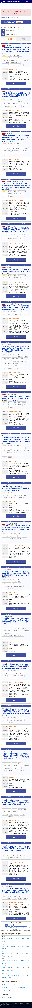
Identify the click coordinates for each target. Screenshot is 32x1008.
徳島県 (27, 968)
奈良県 (27, 960)
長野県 (27, 953)
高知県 (13, 970)
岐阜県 (3, 956)
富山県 (8, 953)
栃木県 (8, 946)
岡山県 (13, 968)
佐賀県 (8, 975)
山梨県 (22, 953)
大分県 (22, 975)
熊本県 (17, 975)
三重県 (3, 960)
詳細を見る (16, 83)
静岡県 (8, 956)
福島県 (3, 941)
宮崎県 (27, 975)
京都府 (13, 960)
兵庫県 (22, 960)
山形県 (27, 939)
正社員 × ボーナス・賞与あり (9, 985)
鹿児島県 (4, 977)
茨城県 (3, 946)
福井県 (17, 953)
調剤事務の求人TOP (5, 17)
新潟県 (3, 953)
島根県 (8, 968)
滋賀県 (8, 960)
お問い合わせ (22, 1005)
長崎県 (13, 975)
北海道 (3, 939)
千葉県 (22, 946)
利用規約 (15, 1003)
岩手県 (13, 939)
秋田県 (22, 939)
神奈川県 (4, 948)
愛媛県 (8, 970)
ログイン (28, 1)
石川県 (13, 953)
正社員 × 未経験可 (22, 987)
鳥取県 (3, 968)
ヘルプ (17, 1005)
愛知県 (13, 956)
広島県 (17, 968)
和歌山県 (4, 963)
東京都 (27, 946)
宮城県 (17, 939)
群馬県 (13, 946)
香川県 (3, 970)
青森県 (8, 939)
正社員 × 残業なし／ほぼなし (9, 987)
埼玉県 (17, 946)
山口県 (22, 968)
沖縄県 (9, 977)
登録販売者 (9, 997)
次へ (20, 925)
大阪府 (17, 960)
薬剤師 (3, 997)
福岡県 (3, 975)
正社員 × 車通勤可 (6, 990)
